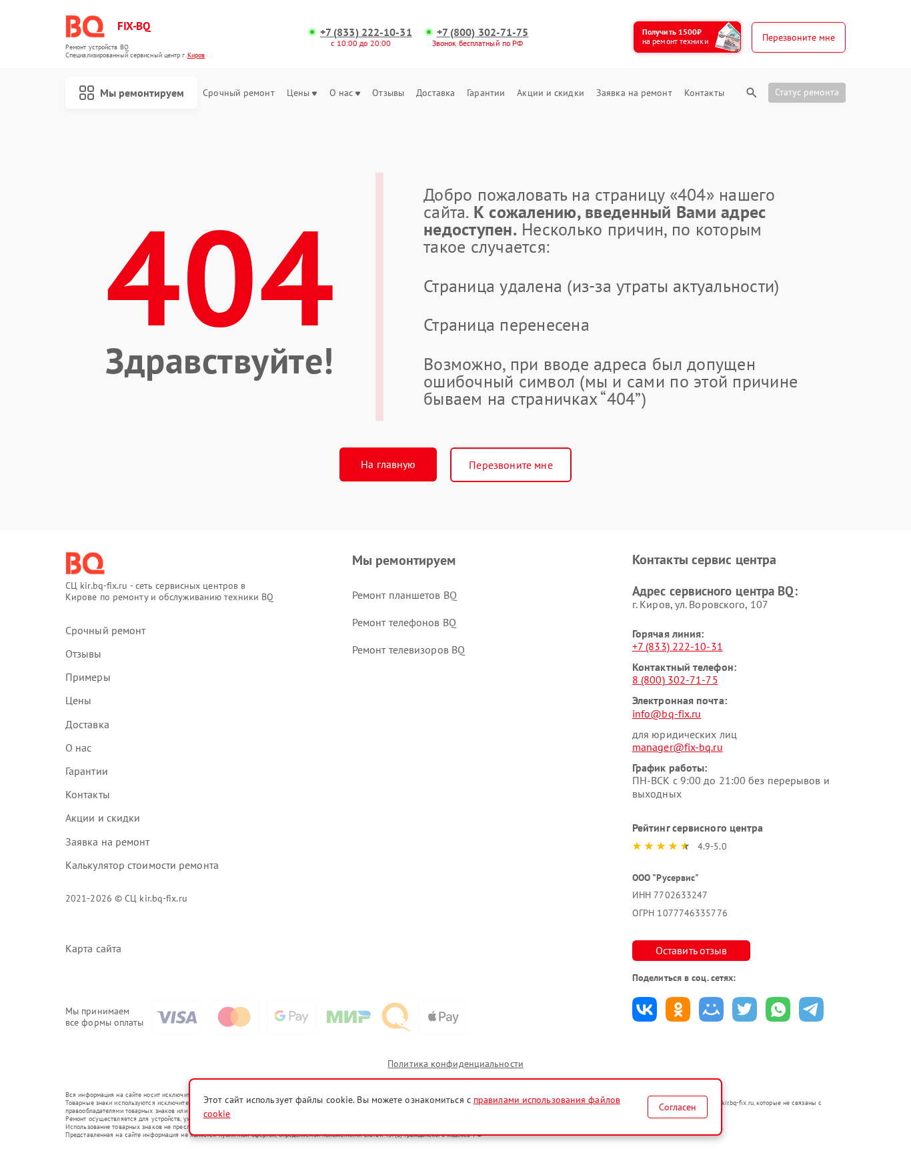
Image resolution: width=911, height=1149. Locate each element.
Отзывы (388, 93)
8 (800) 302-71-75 (675, 679)
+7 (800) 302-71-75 (483, 32)
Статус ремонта (807, 92)
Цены (298, 93)
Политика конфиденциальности (455, 1064)
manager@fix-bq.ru (677, 747)
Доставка (435, 93)
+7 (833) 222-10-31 (366, 32)
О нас (341, 93)
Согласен (677, 1107)
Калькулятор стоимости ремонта (142, 865)
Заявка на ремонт (634, 93)
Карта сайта (93, 948)
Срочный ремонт (238, 93)
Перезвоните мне (510, 464)
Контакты (704, 93)
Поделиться (644, 1009)
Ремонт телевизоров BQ (408, 649)
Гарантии (486, 93)
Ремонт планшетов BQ (404, 595)
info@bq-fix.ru (666, 713)
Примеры (88, 677)
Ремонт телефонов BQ (404, 622)
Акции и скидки (550, 93)
